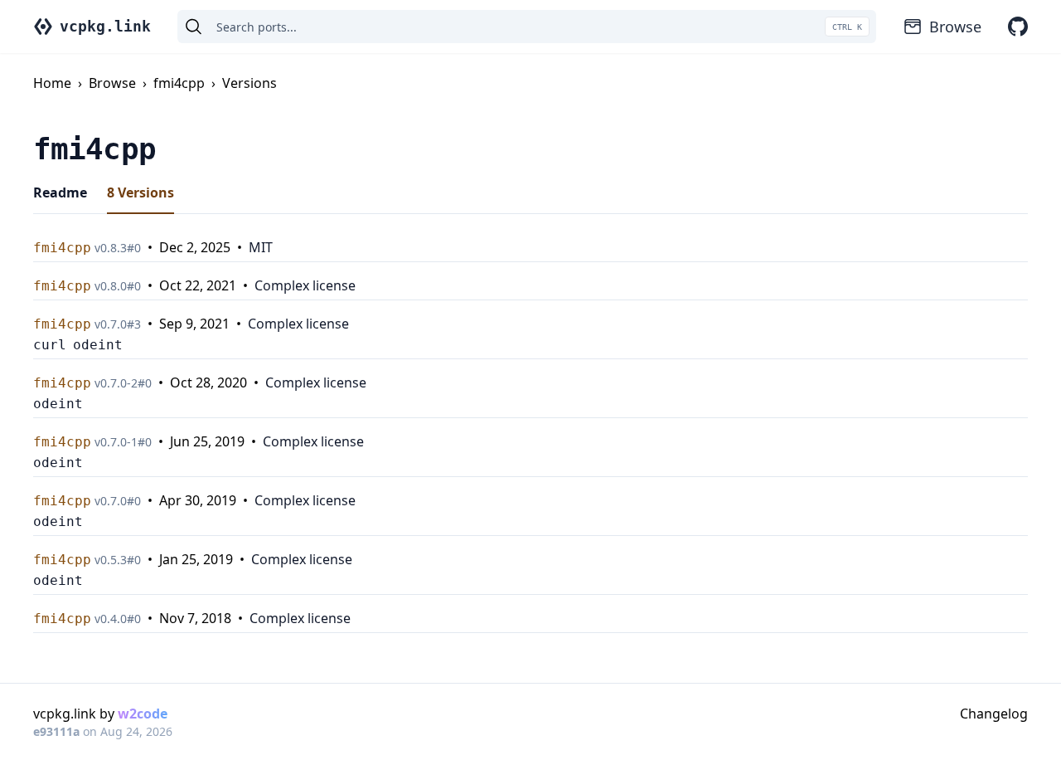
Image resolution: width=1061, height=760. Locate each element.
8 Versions (140, 192)
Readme (60, 192)
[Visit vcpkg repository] (1018, 26)
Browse (955, 27)
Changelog (994, 713)
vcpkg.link (105, 26)
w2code (142, 713)
